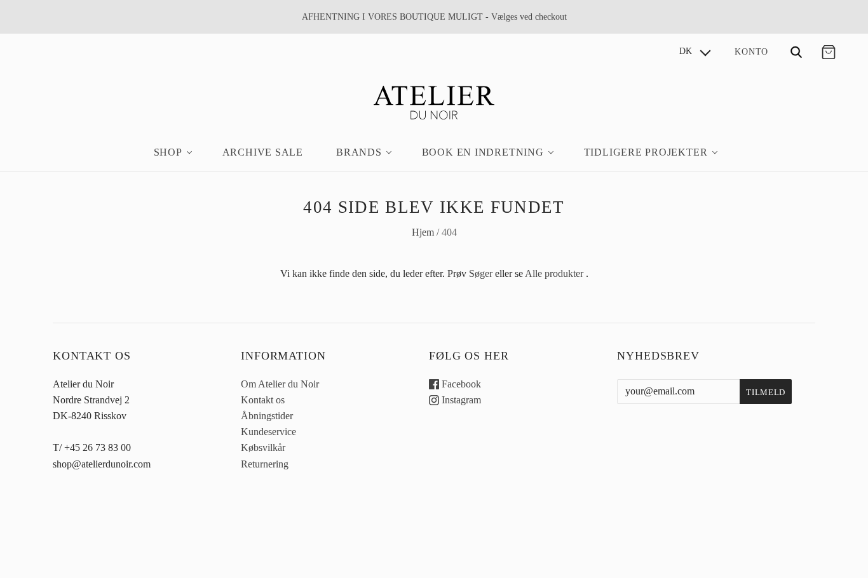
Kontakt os (263, 399)
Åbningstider (267, 415)
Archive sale (262, 152)
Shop (168, 152)
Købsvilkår (263, 447)
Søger (480, 273)
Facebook (460, 384)
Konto (751, 51)
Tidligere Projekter (646, 152)
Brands (359, 152)
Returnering (264, 464)
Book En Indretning (483, 152)
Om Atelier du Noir (280, 384)
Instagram (460, 399)
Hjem (423, 232)
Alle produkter (554, 273)
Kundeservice (268, 431)
